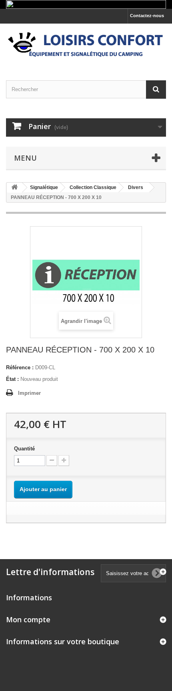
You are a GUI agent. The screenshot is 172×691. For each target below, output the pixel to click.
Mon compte (28, 619)
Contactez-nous (147, 15)
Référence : (20, 367)
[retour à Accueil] (14, 188)
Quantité (24, 449)
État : (12, 379)
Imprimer (29, 393)
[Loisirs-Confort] (86, 45)
